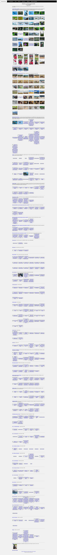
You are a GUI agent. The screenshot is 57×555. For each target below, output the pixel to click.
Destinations (11, 1)
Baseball (13, 543)
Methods (28, 1)
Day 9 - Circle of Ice (14, 489)
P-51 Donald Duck (31, 418)
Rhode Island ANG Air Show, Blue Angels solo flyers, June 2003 (20, 217)
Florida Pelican (25, 175)
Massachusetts (14, 240)
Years (15, 1)
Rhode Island (14, 247)
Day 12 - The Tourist (14, 517)
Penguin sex (13, 342)
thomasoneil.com (3, 1)
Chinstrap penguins (14, 284)
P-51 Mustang (25, 237)
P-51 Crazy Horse (20, 418)
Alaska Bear (42, 25)
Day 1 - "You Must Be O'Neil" (15, 426)
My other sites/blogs (34, 1)
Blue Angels (31, 222)
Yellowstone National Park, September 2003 (17, 73)
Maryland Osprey (15, 129)
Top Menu (22, 551)
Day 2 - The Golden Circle (15, 433)
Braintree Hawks (14, 183)
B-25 (36, 417)
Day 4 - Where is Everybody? (15, 453)
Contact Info (34, 551)
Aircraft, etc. (23, 1)
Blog (32, 551)
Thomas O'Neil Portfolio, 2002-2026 (16, 66)
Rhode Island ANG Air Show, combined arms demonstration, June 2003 (21, 225)
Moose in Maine (14, 254)
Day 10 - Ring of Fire (14, 496)
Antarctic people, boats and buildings (16, 375)
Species (19, 1)
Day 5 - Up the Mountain (15, 460)
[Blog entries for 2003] (15, 550)
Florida (13, 154)
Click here (24, 496)
